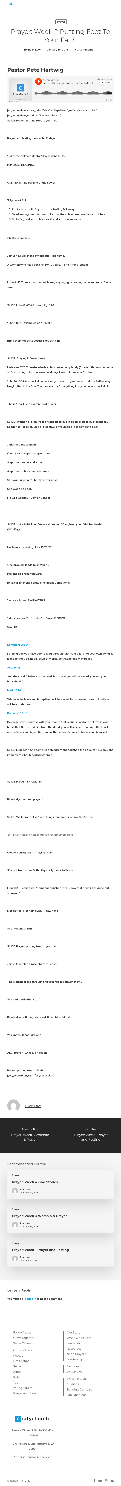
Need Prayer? (76, 1354)
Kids (16, 1377)
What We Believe (79, 1338)
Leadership (75, 1343)
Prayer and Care (24, 1393)
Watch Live (75, 1372)
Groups (24, 1361)
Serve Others (22, 1343)
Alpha (17, 1372)
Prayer (61, 21)
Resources (74, 1348)
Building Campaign (81, 1389)
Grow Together (24, 1338)
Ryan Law (34, 49)
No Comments (84, 49)
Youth (17, 1382)
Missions (73, 1384)
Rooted (18, 1355)
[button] (112, 3)
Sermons (73, 1366)
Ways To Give (76, 1379)
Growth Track (22, 1350)
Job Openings (76, 1395)
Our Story (73, 1332)
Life (15, 1361)
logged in (30, 1298)
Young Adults (22, 1388)
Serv (16, 1366)
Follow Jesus (22, 1332)
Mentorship (75, 1359)
